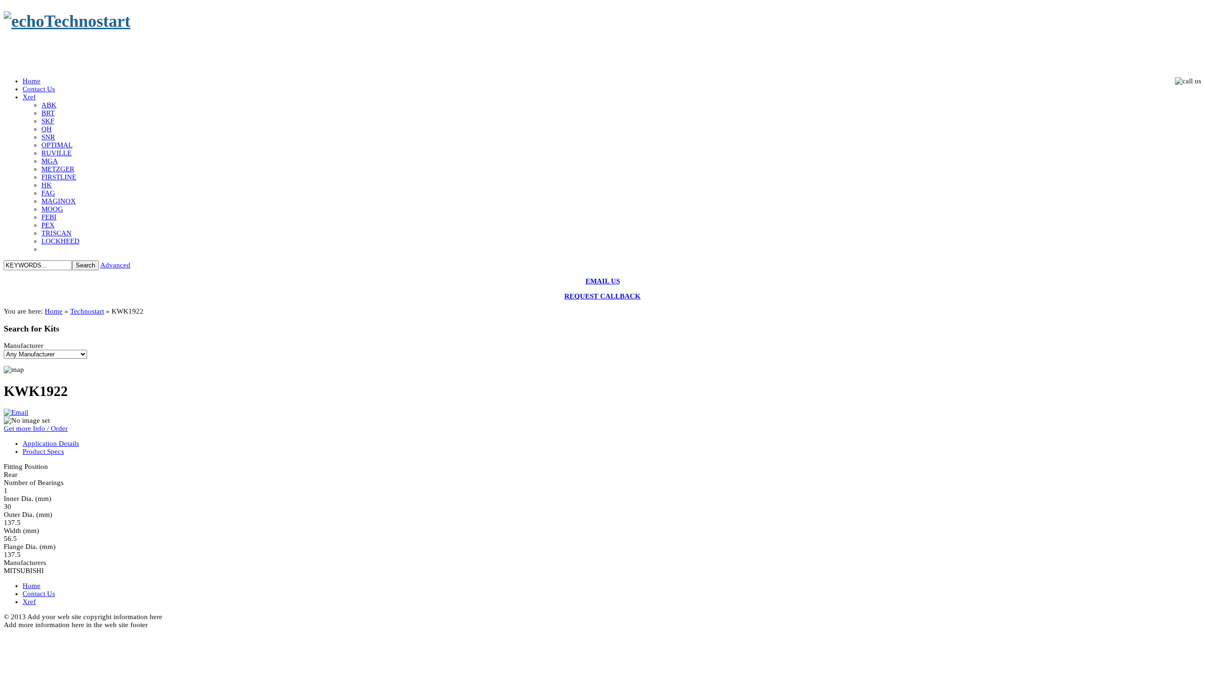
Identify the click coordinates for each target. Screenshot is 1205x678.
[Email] (16, 412)
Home (54, 311)
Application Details (51, 443)
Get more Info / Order (36, 428)
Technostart (87, 311)
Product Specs (43, 451)
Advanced (115, 265)
